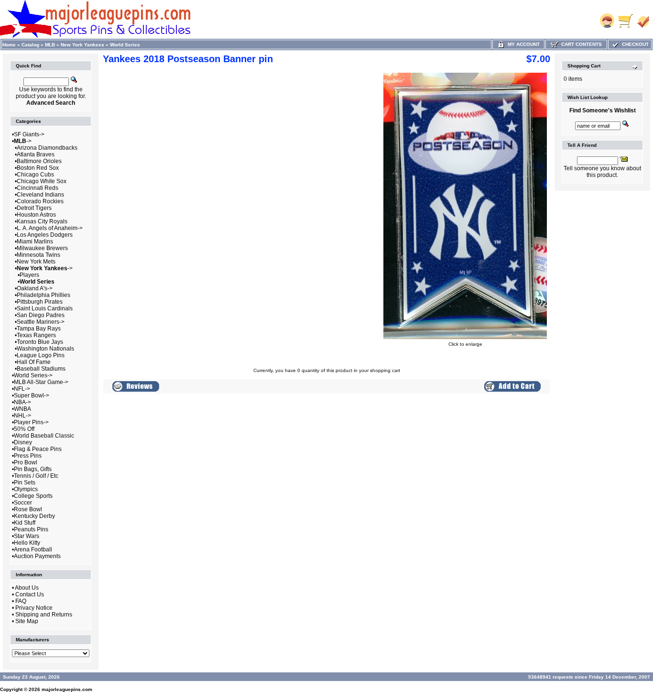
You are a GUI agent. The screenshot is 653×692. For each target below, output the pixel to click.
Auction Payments (37, 556)
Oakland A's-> (35, 288)
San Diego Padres (41, 315)
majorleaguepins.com (67, 689)
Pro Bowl (25, 462)
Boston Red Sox (38, 168)
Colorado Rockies (40, 201)
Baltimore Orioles (39, 161)
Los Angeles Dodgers (45, 234)
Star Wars (26, 536)
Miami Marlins (35, 241)
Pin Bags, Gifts (33, 469)
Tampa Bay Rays (39, 328)
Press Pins (28, 455)
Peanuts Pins (31, 529)
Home (9, 44)
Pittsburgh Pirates (40, 301)
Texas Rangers (36, 335)
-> (23, 141)
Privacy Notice (34, 607)
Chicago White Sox (41, 181)
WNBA (22, 409)
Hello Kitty (27, 542)
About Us (27, 587)
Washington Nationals (45, 348)
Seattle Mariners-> (41, 322)
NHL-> (22, 415)
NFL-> (22, 388)
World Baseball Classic (44, 435)
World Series (125, 44)
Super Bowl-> (31, 395)
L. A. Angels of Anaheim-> (50, 228)
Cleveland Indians (40, 194)
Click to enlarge (465, 344)
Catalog (30, 44)
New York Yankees (82, 44)
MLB (50, 44)
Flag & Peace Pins (38, 449)
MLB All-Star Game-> (41, 382)
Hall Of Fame (34, 362)
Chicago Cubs (35, 174)
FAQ (20, 601)
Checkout (634, 44)
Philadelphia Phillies (43, 295)
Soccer (23, 502)
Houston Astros (36, 214)
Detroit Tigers (34, 208)
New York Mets (36, 261)
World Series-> (33, 375)
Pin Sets (24, 482)
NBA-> (22, 402)
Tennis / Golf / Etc (36, 475)
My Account (522, 44)
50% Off (24, 429)
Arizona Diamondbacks (47, 147)
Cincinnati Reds (37, 188)
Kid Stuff (24, 522)
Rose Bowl (28, 509)
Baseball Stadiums (41, 368)
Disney (23, 442)
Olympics (26, 489)
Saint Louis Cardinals (45, 308)
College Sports (33, 496)
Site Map (26, 621)
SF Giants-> (29, 134)
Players (29, 275)
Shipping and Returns (43, 614)
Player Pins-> (31, 422)
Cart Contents (580, 44)
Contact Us (29, 594)
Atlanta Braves (35, 154)
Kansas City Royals (42, 221)
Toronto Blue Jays (40, 342)
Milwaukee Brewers (42, 248)
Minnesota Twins (38, 255)
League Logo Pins (41, 355)
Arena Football (33, 549)
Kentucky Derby (34, 516)
